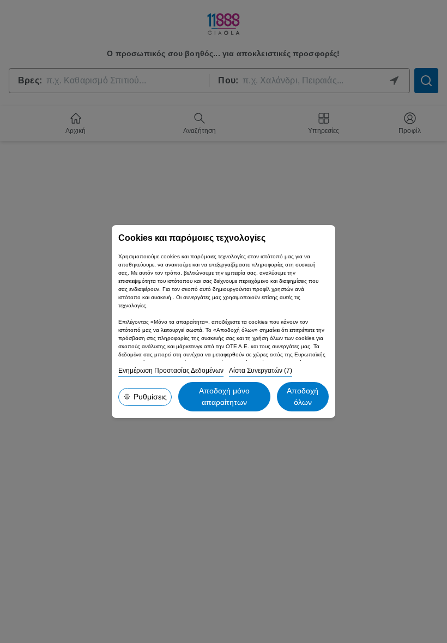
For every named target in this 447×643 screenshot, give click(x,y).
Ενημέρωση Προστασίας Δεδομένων (171, 370)
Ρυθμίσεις (150, 396)
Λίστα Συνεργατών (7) (260, 370)
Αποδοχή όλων (302, 396)
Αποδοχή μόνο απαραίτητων (224, 396)
